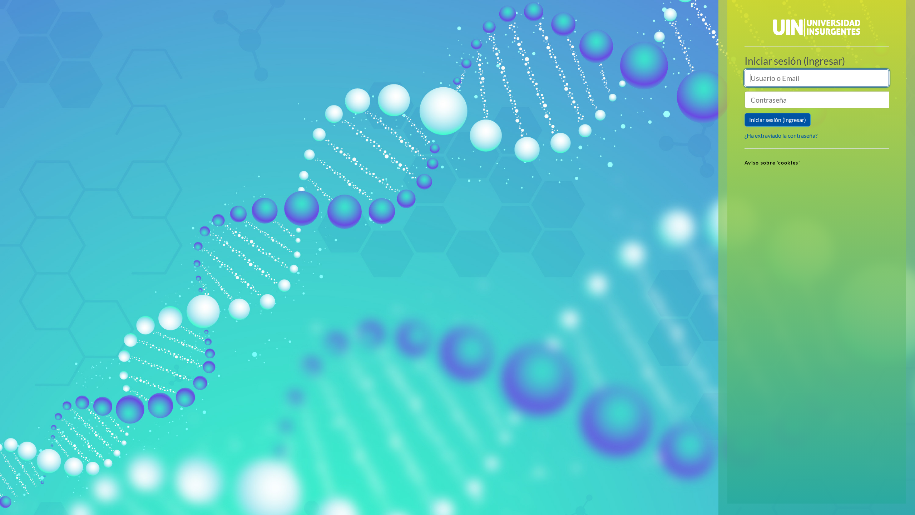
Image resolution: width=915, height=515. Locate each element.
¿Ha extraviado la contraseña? (781, 135)
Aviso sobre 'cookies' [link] (772, 163)
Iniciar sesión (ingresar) (777, 119)
